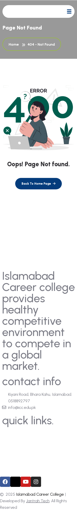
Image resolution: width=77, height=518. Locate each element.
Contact (13, 464)
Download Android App (25, 472)
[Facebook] (5, 482)
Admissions (16, 449)
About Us (14, 434)
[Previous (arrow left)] (7, 259)
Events (12, 456)
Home (14, 44)
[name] (69, 11)
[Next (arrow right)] (70, 259)
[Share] (54, 4)
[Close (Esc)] (63, 4)
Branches (14, 441)
